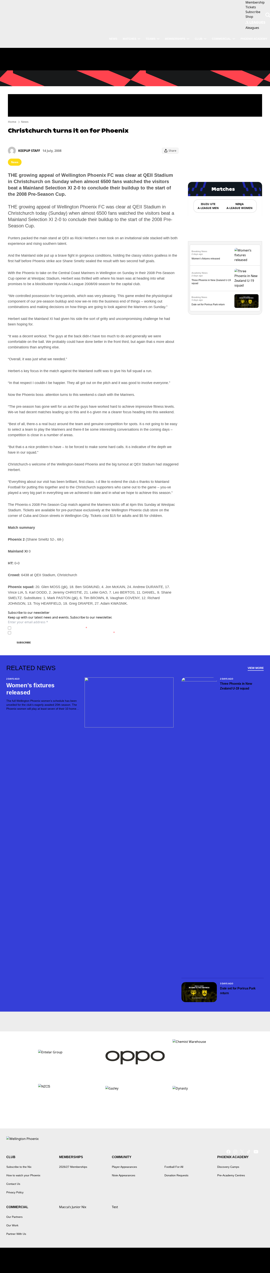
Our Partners (14, 1216)
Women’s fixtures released (206, 258)
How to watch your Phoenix (23, 1175)
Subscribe (24, 642)
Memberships (175, 38)
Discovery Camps (228, 1166)
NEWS (113, 38)
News (24, 122)
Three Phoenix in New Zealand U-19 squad (236, 686)
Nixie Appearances (123, 1175)
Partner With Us (16, 1233)
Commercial (221, 38)
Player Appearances (124, 1166)
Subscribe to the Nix (18, 1166)
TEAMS (150, 38)
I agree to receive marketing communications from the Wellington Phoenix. (64, 633)
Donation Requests (176, 1175)
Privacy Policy (40, 628)
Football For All (173, 1166)
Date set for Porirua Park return (208, 304)
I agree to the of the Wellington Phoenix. (50, 628)
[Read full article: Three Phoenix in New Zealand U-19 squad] (246, 278)
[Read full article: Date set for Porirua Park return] (246, 301)
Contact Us (13, 1183)
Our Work (12, 1225)
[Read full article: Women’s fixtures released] (246, 255)
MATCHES (129, 38)
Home (12, 122)
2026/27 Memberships (73, 1166)
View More (256, 668)
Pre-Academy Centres (231, 1175)
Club (198, 38)
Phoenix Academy (254, 38)
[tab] (208, 206)
